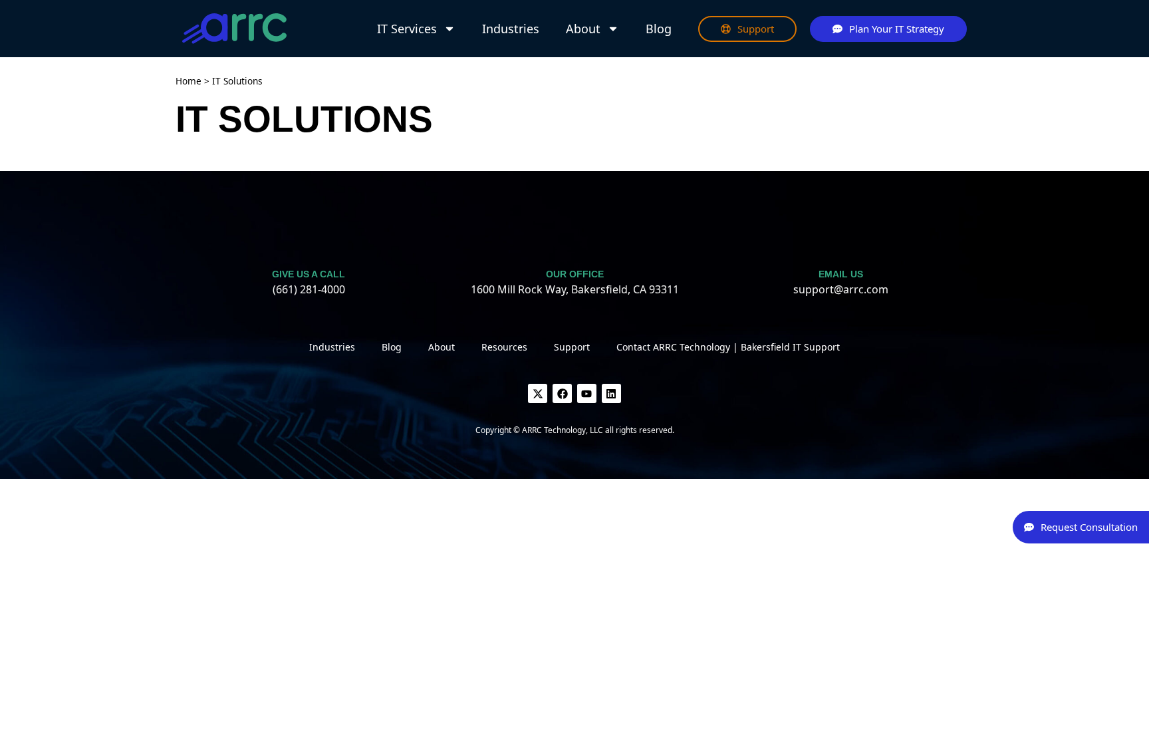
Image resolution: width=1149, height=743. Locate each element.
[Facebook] (562, 393)
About (583, 29)
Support (572, 347)
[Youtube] (586, 393)
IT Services (407, 29)
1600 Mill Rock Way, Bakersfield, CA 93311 (575, 289)
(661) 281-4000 (309, 289)
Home (188, 80)
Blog (659, 29)
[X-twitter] (537, 393)
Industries (510, 29)
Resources (504, 347)
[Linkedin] (611, 393)
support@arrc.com (840, 289)
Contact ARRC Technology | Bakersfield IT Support (728, 347)
